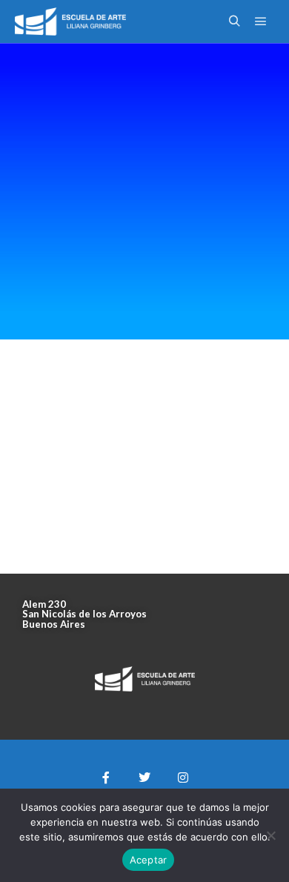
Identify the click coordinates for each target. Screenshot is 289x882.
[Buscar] (234, 21)
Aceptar (148, 860)
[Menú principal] (261, 21)
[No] (270, 835)
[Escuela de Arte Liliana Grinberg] (70, 21)
